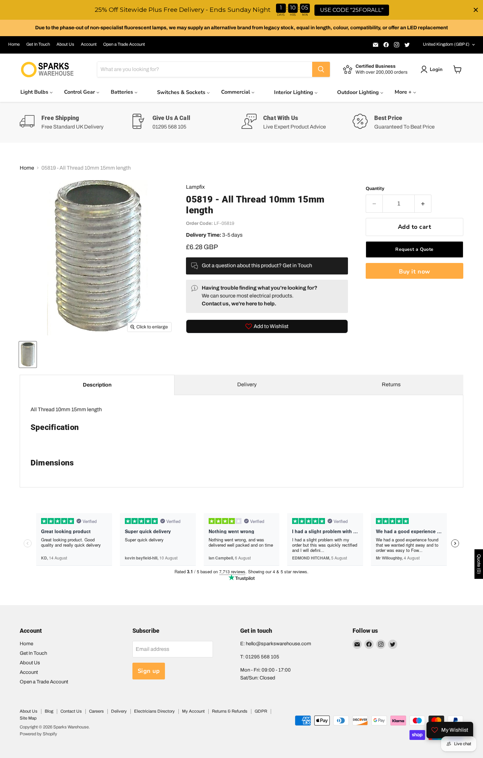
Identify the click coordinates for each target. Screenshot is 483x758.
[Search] (321, 69)
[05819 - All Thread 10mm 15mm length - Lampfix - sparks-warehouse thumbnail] (27, 354)
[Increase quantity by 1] (423, 204)
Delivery (247, 384)
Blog (49, 711)
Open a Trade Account (124, 44)
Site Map (28, 718)
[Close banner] (476, 10)
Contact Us (71, 711)
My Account (193, 711)
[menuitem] (36, 92)
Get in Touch (297, 265)
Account (89, 44)
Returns (391, 384)
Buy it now (414, 271)
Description (97, 385)
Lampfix (195, 187)
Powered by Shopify (38, 734)
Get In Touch (38, 44)
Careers (96, 711)
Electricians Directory (154, 711)
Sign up (149, 671)
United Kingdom (446, 44)
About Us (65, 44)
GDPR (261, 711)
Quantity (375, 188)
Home (14, 44)
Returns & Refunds (229, 711)
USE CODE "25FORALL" (351, 10)
